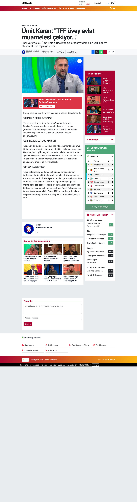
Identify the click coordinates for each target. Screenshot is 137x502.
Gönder (28, 324)
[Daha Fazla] (105, 52)
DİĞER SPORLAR (49, 8)
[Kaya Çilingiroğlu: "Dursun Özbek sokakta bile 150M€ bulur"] (53, 270)
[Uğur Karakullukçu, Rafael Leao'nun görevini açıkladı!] (72, 270)
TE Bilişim (111, 360)
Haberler (25, 25)
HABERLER (81, 8)
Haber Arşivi (52, 350)
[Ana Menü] (113, 8)
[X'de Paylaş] (97, 52)
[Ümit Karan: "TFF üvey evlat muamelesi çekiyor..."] (52, 75)
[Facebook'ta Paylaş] (93, 52)
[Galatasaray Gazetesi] (31, 337)
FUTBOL (25, 8)
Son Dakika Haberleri (31, 350)
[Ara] (111, 8)
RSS (26, 360)
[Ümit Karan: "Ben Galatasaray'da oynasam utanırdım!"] (72, 249)
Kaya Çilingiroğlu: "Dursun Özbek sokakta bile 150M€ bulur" (53, 279)
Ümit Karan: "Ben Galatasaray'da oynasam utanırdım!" (71, 258)
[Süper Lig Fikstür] (112, 215)
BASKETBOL (35, 8)
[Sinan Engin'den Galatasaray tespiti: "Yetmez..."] (53, 249)
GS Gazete (27, 3)
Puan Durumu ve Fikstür (80, 345)
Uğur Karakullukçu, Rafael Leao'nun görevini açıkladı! (70, 279)
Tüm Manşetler (101, 345)
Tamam (96, 365)
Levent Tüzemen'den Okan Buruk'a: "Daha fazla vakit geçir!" (31, 279)
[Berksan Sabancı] (29, 229)
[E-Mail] (37, 232)
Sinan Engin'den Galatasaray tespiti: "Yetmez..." (51, 258)
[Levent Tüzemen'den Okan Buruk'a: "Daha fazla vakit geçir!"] (33, 270)
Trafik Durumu (53, 345)
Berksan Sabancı (44, 227)
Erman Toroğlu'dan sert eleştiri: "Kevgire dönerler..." (32, 258)
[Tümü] (112, 140)
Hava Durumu (29, 345)
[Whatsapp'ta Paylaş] (101, 52)
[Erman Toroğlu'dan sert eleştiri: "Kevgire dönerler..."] (33, 249)
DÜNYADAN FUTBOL (66, 8)
